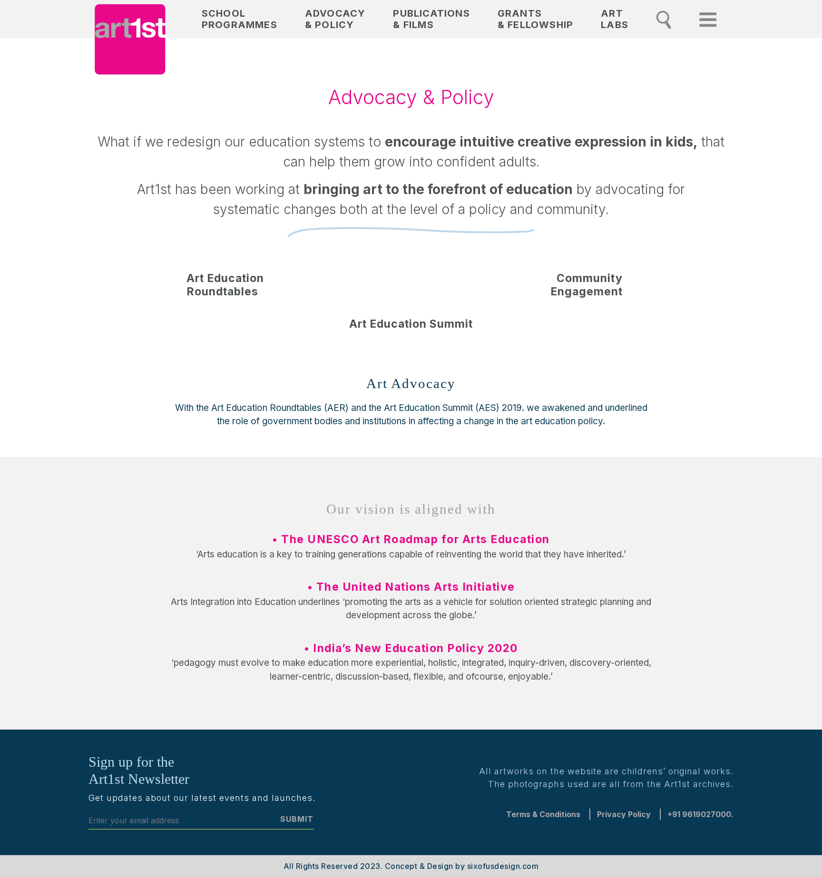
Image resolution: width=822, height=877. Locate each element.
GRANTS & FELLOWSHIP (535, 19)
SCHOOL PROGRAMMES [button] (239, 19)
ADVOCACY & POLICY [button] (335, 19)
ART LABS (614, 19)
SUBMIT (296, 819)
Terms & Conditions (543, 814)
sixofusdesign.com (503, 866)
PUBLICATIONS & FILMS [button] (431, 19)
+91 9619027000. (700, 814)
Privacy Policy (624, 814)
